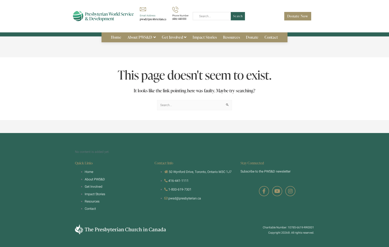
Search (238, 16)
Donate (252, 37)
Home (116, 37)
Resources (231, 37)
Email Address (147, 15)
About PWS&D (139, 37)
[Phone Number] (175, 9)
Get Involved (172, 37)
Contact (271, 37)
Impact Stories (205, 37)
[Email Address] (143, 9)
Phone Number (180, 15)
